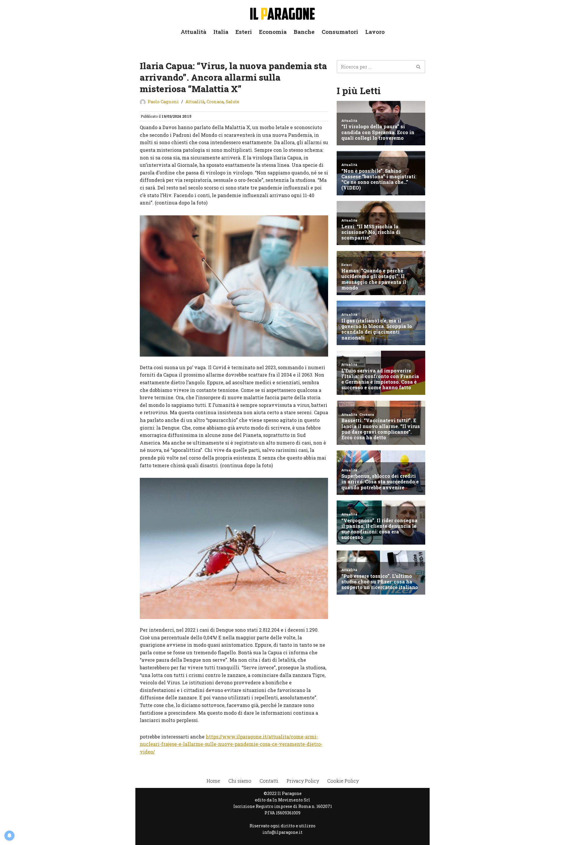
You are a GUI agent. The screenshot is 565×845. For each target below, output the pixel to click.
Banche (304, 31)
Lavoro (375, 31)
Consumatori (340, 31)
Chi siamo (239, 781)
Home (213, 781)
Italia (220, 31)
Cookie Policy (343, 781)
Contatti (269, 781)
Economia (273, 31)
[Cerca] (418, 66)
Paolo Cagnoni (163, 101)
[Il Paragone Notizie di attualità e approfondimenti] (282, 12)
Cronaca (215, 101)
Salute (232, 101)
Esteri (243, 31)
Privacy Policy (303, 781)
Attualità (193, 31)
